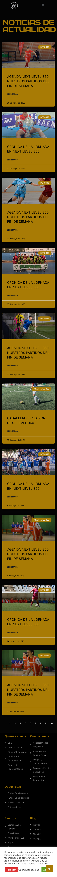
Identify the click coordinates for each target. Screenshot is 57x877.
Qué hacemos (39, 736)
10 (51, 723)
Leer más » (12, 94)
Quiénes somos (15, 736)
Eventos (10, 818)
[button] (43, 5)
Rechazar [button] (11, 869)
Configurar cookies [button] (28, 869)
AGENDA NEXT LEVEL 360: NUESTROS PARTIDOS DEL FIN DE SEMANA (28, 81)
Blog (33, 818)
